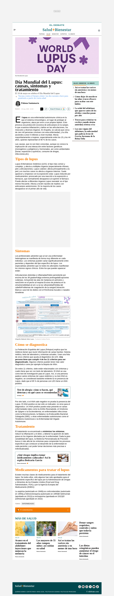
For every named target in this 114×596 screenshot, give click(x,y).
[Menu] (14, 27)
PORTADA (42, 34)
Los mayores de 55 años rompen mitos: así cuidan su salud (46, 544)
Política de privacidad (68, 591)
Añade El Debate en (56, 109)
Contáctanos (31, 591)
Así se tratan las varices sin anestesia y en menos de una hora (85, 89)
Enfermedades (28, 503)
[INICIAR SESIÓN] (99, 30)
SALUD (48, 34)
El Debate (19, 395)
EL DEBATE (72, 34)
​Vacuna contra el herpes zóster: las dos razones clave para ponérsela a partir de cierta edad (43, 97)
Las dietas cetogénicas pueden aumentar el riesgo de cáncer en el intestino (89, 550)
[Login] (99, 30)
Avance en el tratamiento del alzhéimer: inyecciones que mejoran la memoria (23, 547)
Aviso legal (41, 591)
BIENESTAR (55, 34)
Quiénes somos (20, 591)
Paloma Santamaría (30, 103)
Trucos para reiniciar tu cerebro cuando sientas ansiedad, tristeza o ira (85, 122)
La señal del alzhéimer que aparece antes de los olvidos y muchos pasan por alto (85, 112)
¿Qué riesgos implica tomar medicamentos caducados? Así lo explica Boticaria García (34, 458)
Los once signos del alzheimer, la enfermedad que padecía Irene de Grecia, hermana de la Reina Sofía (86, 134)
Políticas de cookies (52, 591)
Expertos (63, 34)
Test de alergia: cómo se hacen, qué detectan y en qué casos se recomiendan (37, 391)
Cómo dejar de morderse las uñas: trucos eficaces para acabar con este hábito (86, 100)
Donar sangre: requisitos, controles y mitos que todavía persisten (88, 528)
